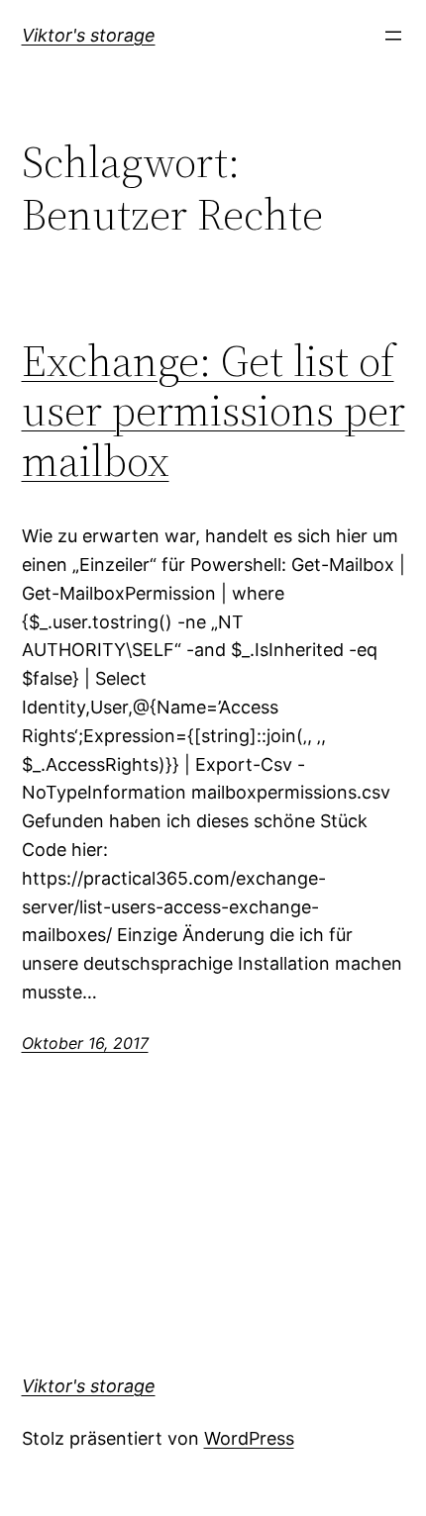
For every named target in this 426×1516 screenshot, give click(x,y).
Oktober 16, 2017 (85, 1043)
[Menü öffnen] (393, 35)
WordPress (249, 1438)
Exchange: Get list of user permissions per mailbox (213, 411)
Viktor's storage (89, 35)
